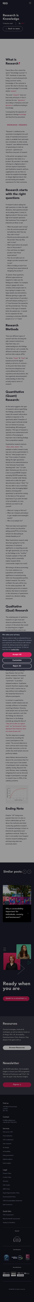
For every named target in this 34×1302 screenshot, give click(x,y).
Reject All (17, 666)
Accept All (17, 654)
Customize (17, 660)
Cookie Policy (15, 649)
